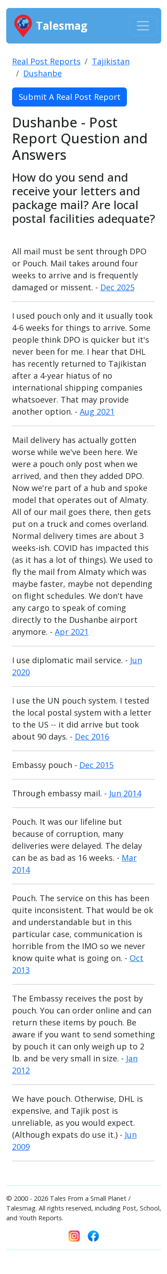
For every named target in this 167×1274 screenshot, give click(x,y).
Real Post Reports (46, 61)
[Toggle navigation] (143, 26)
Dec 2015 (96, 765)
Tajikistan (111, 61)
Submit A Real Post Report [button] (70, 96)
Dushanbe (42, 73)
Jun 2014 (125, 793)
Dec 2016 (92, 736)
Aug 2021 (97, 411)
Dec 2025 (117, 287)
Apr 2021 (72, 631)
